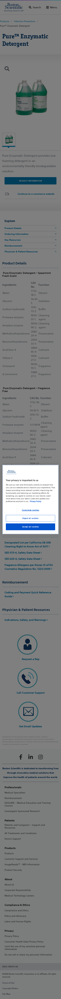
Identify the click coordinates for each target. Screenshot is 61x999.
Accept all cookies (30, 526)
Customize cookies (30, 510)
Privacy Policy (35, 501)
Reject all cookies (30, 518)
